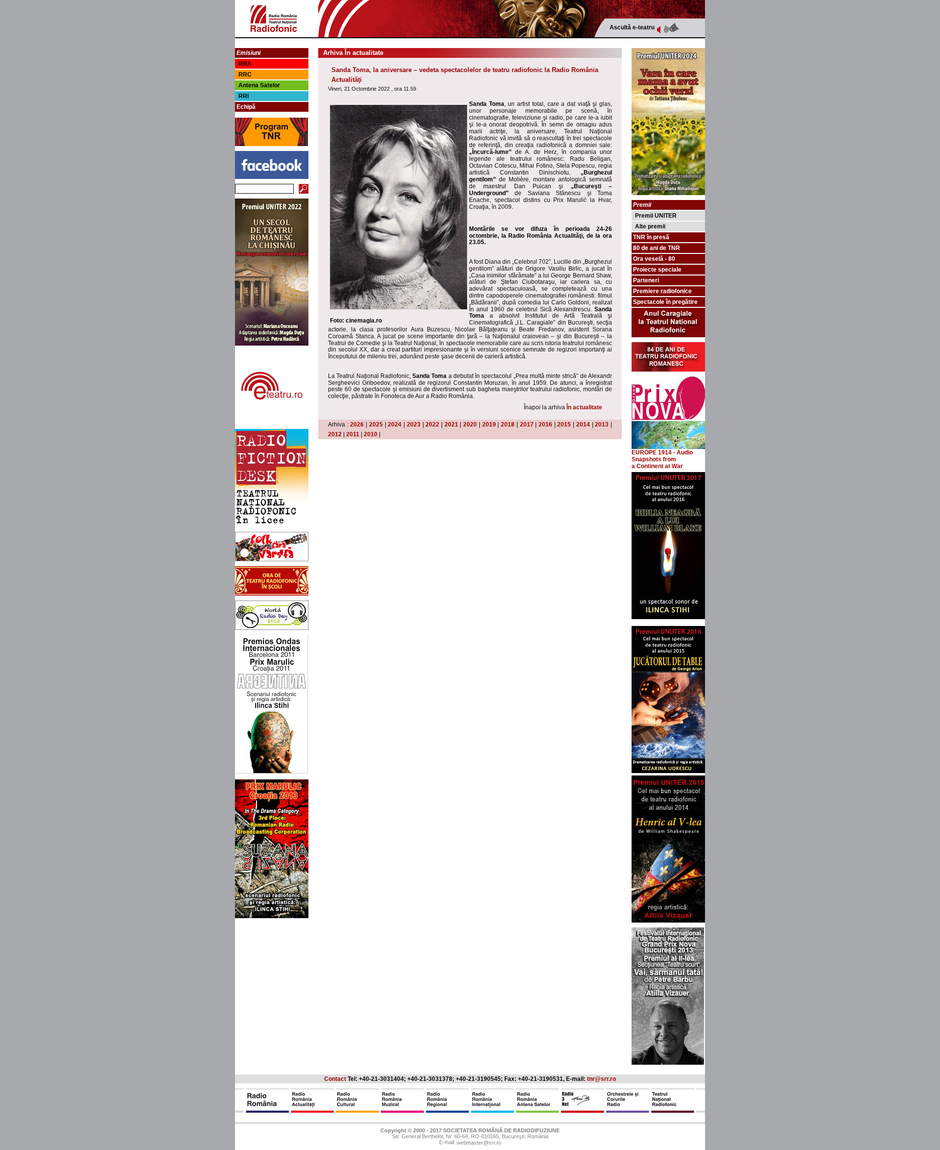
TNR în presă (651, 237)
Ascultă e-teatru (632, 27)
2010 (370, 434)
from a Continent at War (657, 463)
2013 (602, 424)
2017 (527, 424)
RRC (245, 74)
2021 (451, 424)
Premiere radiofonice (662, 291)
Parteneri (646, 280)
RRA (245, 63)
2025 (376, 424)
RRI (243, 96)
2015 (564, 424)
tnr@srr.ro (601, 1078)
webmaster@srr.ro (479, 1143)
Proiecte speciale (657, 269)
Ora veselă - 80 (654, 258)
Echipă (246, 106)
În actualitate (584, 407)
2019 (489, 424)
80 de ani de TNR (656, 248)
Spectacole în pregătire (665, 302)
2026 (357, 424)
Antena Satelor (259, 85)
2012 (335, 434)
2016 (545, 424)
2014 (583, 424)
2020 (470, 424)
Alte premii (650, 226)
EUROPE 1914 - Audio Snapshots (662, 456)
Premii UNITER (656, 215)
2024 (394, 424)
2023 (414, 424)
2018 (508, 424)
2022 (432, 424)
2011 (352, 434)
